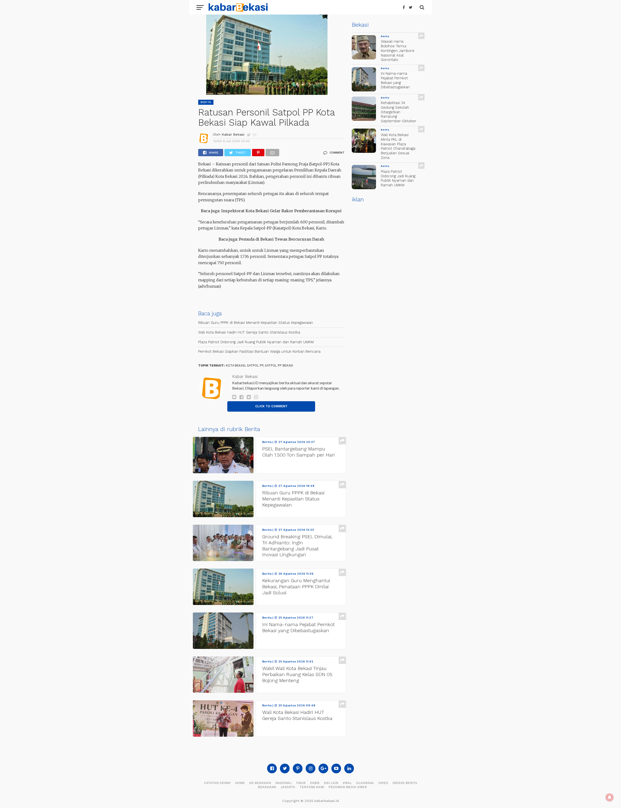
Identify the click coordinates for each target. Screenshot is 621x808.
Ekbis (314, 783)
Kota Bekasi (235, 365)
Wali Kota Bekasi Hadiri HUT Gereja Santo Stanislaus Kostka (249, 332)
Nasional (283, 783)
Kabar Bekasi (233, 134)
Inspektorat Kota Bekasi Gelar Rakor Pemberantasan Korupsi (281, 210)
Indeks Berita (404, 783)
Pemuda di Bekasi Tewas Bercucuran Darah (281, 239)
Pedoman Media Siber (347, 787)
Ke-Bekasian (260, 783)
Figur (301, 783)
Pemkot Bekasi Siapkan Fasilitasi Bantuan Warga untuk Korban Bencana (259, 351)
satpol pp (255, 365)
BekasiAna (267, 787)
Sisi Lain (331, 783)
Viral (347, 783)
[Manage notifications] (609, 797)
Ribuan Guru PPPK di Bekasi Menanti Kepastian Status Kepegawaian (255, 322)
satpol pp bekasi (279, 365)
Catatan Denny (217, 783)
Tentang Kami (312, 787)
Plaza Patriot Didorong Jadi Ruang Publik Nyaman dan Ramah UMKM (256, 342)
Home (240, 783)
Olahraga (365, 783)
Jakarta (288, 787)
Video (383, 783)
